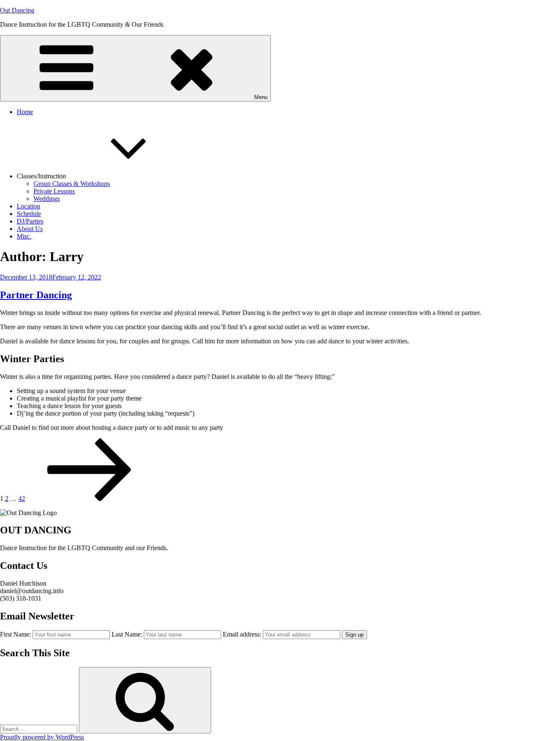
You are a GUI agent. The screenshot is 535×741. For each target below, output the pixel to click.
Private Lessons (54, 191)
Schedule (29, 213)
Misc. (24, 236)
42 (21, 498)
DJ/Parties (30, 221)
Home (25, 111)
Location (28, 206)
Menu (261, 97)
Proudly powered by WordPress (42, 737)
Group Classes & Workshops (71, 183)
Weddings (46, 198)
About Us (30, 228)
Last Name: (127, 634)
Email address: (243, 634)
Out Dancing (17, 10)
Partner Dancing (36, 294)
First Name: (15, 634)
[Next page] (89, 498)
